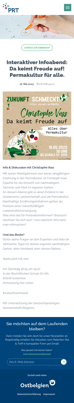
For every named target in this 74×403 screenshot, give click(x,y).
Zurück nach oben (37, 375)
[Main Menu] (67, 7)
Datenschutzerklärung (29, 394)
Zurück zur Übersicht (37, 48)
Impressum (49, 394)
